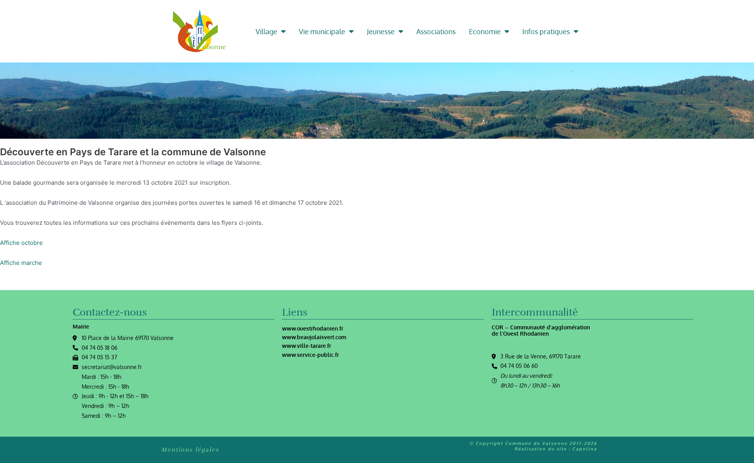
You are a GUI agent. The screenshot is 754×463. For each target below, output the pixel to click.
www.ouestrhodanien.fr (312, 328)
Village (266, 31)
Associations (436, 31)
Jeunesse (381, 31)
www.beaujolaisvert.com (314, 337)
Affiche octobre (21, 242)
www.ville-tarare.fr (306, 345)
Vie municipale (322, 31)
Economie (485, 31)
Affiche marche (21, 262)
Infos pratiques (546, 31)
